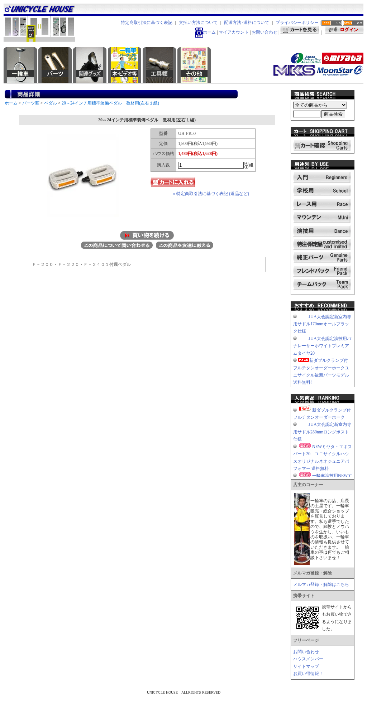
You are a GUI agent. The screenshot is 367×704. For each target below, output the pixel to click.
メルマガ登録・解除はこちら (321, 584)
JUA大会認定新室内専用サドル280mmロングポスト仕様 (322, 432)
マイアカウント (234, 32)
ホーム (209, 32)
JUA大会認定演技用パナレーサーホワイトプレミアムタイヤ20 (322, 346)
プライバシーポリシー (297, 22)
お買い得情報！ (308, 673)
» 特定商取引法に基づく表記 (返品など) (211, 193)
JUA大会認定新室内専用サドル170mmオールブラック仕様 (322, 324)
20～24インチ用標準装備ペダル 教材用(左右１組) (110, 103)
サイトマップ (306, 666)
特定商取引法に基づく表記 (146, 22)
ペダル (50, 103)
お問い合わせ (264, 32)
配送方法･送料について (246, 22)
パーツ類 (30, 103)
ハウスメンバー (308, 658)
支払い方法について (198, 22)
